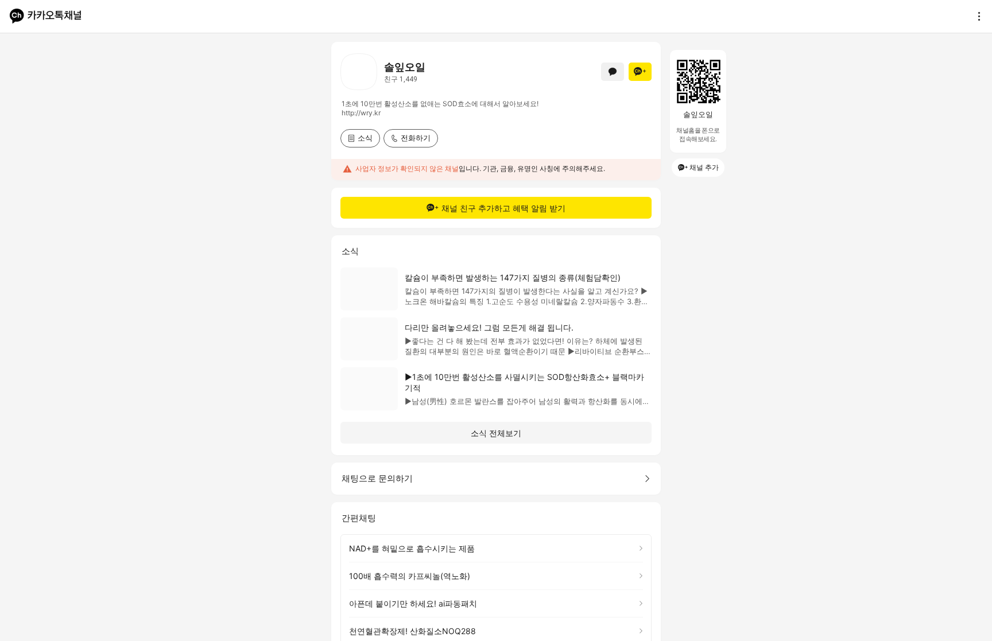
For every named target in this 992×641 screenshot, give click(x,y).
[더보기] (976, 16)
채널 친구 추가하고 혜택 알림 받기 (503, 208)
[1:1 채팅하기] (612, 72)
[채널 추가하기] (640, 72)
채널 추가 (704, 167)
